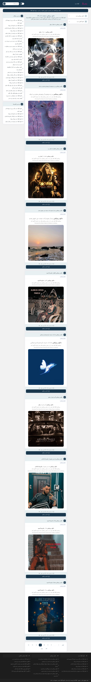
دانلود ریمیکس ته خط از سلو (56, 24)
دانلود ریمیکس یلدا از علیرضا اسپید (55, 520)
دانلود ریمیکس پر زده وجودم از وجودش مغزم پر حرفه (51, 86)
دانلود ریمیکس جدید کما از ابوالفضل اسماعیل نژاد (14, 68)
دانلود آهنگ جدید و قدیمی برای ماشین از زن (20, 659)
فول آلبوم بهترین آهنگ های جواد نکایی (22, 668)
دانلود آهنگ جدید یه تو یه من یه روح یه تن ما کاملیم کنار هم (13, 42)
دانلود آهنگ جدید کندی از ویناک (15, 82)
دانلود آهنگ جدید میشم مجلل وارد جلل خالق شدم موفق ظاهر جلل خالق (14, 92)
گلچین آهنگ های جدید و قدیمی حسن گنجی (21, 666)
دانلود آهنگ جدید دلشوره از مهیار (15, 80)
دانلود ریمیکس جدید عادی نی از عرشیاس (50, 661)
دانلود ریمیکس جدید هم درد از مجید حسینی (49, 671)
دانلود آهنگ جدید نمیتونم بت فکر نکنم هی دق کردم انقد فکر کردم (13, 37)
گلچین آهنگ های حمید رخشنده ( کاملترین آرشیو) (20, 663)
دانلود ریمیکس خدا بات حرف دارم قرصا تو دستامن (51, 334)
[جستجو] (4, 4)
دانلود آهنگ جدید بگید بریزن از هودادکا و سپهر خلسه (14, 21)
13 (32, 645)
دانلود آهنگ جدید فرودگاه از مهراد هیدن (14, 77)
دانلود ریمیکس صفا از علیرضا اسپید (55, 582)
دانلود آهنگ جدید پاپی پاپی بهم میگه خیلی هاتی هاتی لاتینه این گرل (13, 87)
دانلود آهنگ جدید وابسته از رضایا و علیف (13, 33)
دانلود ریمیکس (62, 28)
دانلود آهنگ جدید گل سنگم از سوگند (14, 75)
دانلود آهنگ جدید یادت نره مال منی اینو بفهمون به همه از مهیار (14, 53)
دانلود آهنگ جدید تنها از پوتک (16, 30)
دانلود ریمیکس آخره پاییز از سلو (55, 397)
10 (44, 645)
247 (46, 648)
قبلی (63, 645)
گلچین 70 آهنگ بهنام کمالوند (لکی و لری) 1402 (20, 671)
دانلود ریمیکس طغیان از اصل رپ (55, 148)
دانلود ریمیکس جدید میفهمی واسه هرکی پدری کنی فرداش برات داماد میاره (45, 675)
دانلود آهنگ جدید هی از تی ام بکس (14, 72)
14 (28, 645)
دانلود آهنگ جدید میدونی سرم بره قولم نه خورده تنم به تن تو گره (13, 47)
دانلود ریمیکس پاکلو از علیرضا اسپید (54, 273)
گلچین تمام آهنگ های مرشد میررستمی (21, 661)
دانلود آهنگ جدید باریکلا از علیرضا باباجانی (13, 28)
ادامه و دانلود (45, 80)
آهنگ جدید (77, 3)
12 (36, 645)
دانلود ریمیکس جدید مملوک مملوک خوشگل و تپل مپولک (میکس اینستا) (45, 665)
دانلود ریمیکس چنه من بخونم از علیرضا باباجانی (52, 459)
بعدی (42, 648)
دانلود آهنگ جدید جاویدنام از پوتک (15, 25)
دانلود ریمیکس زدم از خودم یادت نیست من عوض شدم (50, 210)
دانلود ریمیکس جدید (80, 16)
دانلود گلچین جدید (80, 21)
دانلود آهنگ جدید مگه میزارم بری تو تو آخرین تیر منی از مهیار (14, 63)
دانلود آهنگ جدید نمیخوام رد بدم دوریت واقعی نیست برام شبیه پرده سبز (14, 97)
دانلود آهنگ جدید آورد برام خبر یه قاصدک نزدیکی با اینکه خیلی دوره (13, 58)
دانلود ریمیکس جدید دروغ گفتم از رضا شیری (49, 668)
